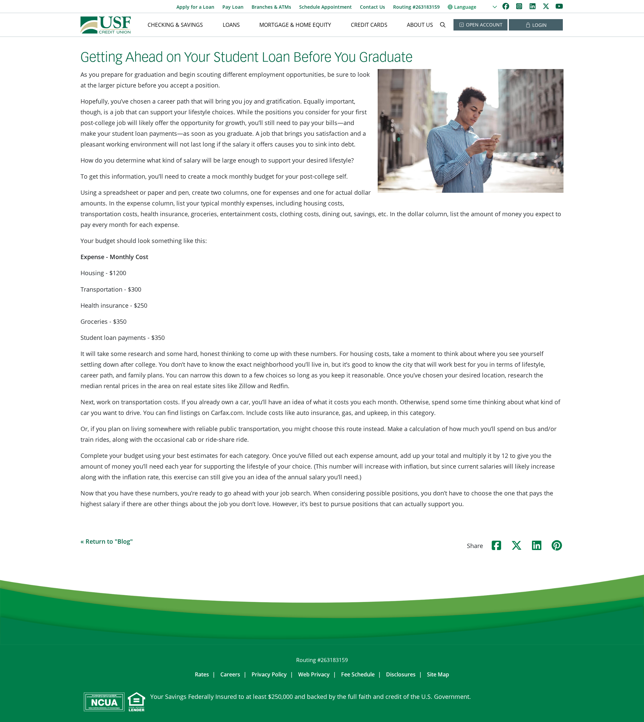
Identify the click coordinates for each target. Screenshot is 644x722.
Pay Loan (233, 7)
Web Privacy (314, 674)
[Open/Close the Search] (442, 25)
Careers (230, 674)
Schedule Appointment (325, 7)
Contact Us (372, 7)
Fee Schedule (358, 674)
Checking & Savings (175, 24)
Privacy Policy (269, 674)
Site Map (438, 674)
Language (465, 7)
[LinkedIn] (533, 6)
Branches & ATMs (271, 7)
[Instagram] (520, 6)
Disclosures (401, 674)
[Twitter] (547, 6)
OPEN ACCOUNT (483, 24)
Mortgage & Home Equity (295, 24)
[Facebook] (506, 6)
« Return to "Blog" (106, 541)
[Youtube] (559, 6)
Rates (202, 674)
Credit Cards (369, 24)
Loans (231, 24)
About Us (420, 24)
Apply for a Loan (195, 7)
